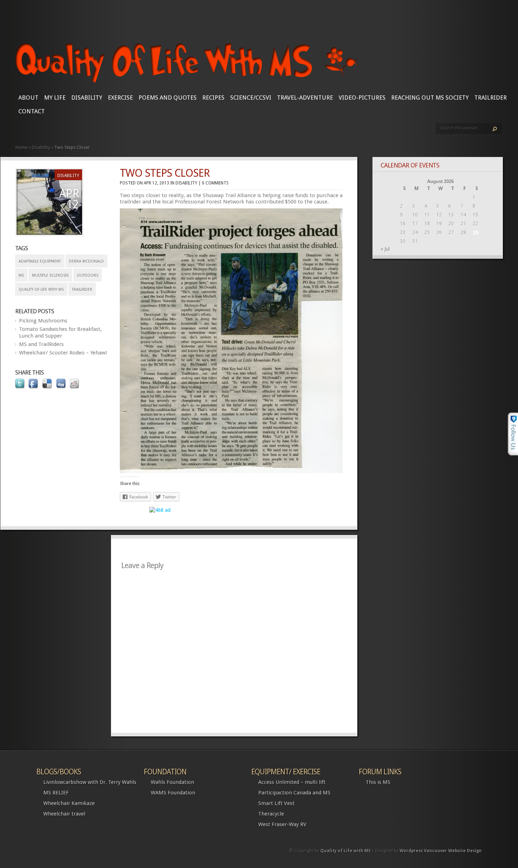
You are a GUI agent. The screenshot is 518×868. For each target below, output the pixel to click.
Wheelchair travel (64, 814)
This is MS (378, 782)
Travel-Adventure (305, 97)
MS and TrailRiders (41, 344)
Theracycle (271, 814)
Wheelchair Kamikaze (69, 803)
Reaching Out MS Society (430, 97)
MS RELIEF (56, 793)
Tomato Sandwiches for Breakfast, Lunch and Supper (60, 332)
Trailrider (490, 97)
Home (21, 147)
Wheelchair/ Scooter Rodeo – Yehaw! (63, 353)
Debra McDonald (86, 261)
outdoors (87, 275)
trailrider (82, 289)
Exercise (120, 97)
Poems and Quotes (167, 97)
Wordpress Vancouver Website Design (441, 850)
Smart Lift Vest (276, 803)
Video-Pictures (362, 97)
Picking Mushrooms (43, 320)
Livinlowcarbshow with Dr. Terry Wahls (89, 782)
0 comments (215, 183)
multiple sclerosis (50, 275)
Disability (86, 97)
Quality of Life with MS (41, 289)
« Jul (385, 249)
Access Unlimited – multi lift (292, 782)
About (28, 97)
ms (21, 275)
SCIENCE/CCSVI (250, 97)
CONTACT (31, 111)
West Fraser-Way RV (282, 824)
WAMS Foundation (173, 793)
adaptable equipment (40, 261)
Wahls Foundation (172, 782)
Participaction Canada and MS (294, 793)
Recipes (213, 97)
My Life (55, 97)
